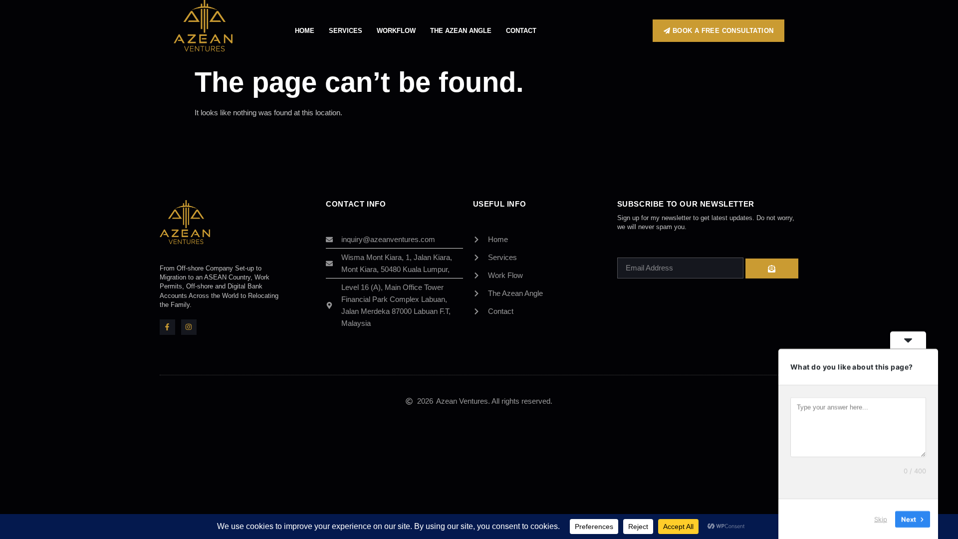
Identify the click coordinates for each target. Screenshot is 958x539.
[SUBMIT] (771, 268)
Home (304, 30)
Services (345, 30)
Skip (880, 519)
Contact (521, 30)
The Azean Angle (460, 30)
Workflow (396, 30)
